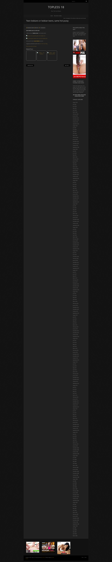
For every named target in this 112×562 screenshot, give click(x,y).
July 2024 (74, 151)
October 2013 (75, 358)
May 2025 (74, 131)
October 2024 (75, 145)
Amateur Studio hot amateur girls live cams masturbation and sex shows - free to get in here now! (79, 34)
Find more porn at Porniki (31, 46)
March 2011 (75, 418)
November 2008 (76, 473)
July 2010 (74, 434)
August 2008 (75, 479)
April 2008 (75, 486)
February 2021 (75, 215)
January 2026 (75, 116)
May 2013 (74, 367)
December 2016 (76, 283)
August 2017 (75, 270)
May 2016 (74, 297)
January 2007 (75, 516)
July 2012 (74, 387)
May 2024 (74, 155)
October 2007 (75, 498)
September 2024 (76, 147)
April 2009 (75, 463)
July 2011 (74, 410)
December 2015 (76, 307)
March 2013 (75, 371)
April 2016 (75, 299)
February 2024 (75, 159)
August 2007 (75, 502)
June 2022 (75, 184)
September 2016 (76, 289)
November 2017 (76, 264)
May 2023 (74, 162)
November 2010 (76, 426)
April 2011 (75, 416)
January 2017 (75, 282)
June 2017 (75, 274)
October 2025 (75, 121)
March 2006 (75, 535)
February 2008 (75, 490)
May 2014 (74, 344)
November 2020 (76, 221)
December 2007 (76, 494)
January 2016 (75, 305)
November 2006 (76, 520)
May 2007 (74, 508)
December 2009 (76, 447)
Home (51, 15)
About (85, 557)
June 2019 (75, 254)
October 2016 (75, 287)
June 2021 (75, 207)
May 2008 (74, 485)
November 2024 (76, 143)
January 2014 (75, 352)
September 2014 (76, 336)
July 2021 (74, 205)
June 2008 (75, 483)
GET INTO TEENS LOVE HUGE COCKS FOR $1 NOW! (79, 95)
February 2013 (75, 373)
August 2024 (75, 149)
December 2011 (76, 401)
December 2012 (76, 377)
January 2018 (75, 260)
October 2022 (75, 176)
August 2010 (75, 432)
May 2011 (74, 414)
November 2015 (76, 309)
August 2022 (75, 180)
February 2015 (75, 326)
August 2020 (75, 227)
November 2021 (76, 198)
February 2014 (75, 350)
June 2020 (75, 231)
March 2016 (75, 301)
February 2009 (75, 467)
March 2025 (75, 135)
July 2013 (74, 364)
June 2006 (75, 529)
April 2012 (75, 393)
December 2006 (76, 518)
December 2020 (76, 219)
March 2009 (75, 465)
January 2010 (75, 446)
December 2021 (76, 196)
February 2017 (75, 280)
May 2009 (74, 461)
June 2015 (75, 319)
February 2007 (75, 514)
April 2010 (75, 440)
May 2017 (74, 276)
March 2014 (75, 348)
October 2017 (75, 266)
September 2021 (76, 201)
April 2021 (75, 211)
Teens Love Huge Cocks (77, 89)
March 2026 (75, 112)
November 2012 (76, 379)
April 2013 (75, 369)
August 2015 (75, 315)
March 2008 (75, 488)
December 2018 (76, 256)
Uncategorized (68, 18)
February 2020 (75, 239)
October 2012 (75, 381)
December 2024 (76, 141)
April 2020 (75, 235)
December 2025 (76, 118)
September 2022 (76, 178)
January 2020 (75, 241)
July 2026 (74, 104)
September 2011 (76, 406)
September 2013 (76, 360)
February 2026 (75, 114)
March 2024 (75, 157)
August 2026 (75, 102)
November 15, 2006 (30, 27)
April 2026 (75, 110)
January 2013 (75, 375)
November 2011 (76, 403)
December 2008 (76, 471)
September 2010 (76, 430)
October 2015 (75, 311)
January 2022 (75, 194)
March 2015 (75, 324)
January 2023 (75, 170)
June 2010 (75, 436)
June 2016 (75, 295)
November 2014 (76, 332)
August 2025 (75, 125)
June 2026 (75, 106)
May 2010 (74, 438)
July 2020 (74, 229)
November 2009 (76, 449)
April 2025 (75, 133)
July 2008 (74, 481)
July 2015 (74, 317)
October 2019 (75, 246)
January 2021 (75, 217)
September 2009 (76, 453)
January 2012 (75, 399)
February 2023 (75, 168)
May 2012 (74, 391)
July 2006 (74, 527)
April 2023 (75, 164)
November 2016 (76, 285)
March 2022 (75, 190)
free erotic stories (58, 15)
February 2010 (75, 444)
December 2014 (76, 330)
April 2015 (75, 323)
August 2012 (75, 385)
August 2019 (75, 250)
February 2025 (75, 137)
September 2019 (76, 248)
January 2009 (75, 469)
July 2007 (74, 504)
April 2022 (75, 188)
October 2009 (75, 451)
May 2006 (74, 531)
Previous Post (30, 65)
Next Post (67, 65)
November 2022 (76, 174)
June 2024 (75, 153)
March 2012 (75, 395)
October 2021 (75, 200)
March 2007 (75, 512)
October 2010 (75, 428)
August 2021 (75, 203)
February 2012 (75, 397)
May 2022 (74, 186)
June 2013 (75, 365)
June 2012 (75, 389)
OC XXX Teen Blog (43, 43)
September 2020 (76, 225)
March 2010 (75, 442)
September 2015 (76, 313)
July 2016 (74, 293)
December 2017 (76, 262)
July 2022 (74, 182)
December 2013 (76, 354)
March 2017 (75, 278)
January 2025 (75, 139)
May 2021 (74, 209)
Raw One (36, 27)
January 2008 (75, 492)
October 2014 (75, 334)
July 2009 (74, 457)
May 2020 (74, 233)
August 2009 (75, 455)
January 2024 (75, 161)
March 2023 (75, 166)
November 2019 (76, 244)
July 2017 (74, 272)
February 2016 (75, 303)
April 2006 (75, 533)
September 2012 (76, 383)
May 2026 (74, 108)
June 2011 (75, 412)
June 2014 (75, 342)
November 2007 (76, 496)
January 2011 (75, 422)
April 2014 (75, 346)
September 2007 (76, 500)
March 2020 (75, 237)
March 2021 (75, 213)
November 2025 (76, 120)
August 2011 (75, 408)
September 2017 (76, 268)
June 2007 (75, 506)
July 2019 (74, 252)
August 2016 (75, 291)
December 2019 (76, 242)
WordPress (43, 557)
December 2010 (76, 424)
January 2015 (75, 328)
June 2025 (75, 129)
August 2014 (75, 338)
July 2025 (74, 127)
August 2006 (75, 526)
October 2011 (75, 405)
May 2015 (74, 321)
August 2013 (75, 362)
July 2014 (74, 340)
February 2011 (75, 420)
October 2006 (75, 522)
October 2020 (75, 223)
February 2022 (75, 192)
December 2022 (76, 172)
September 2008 (76, 477)
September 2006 (76, 524)
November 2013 (76, 356)
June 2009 (75, 459)
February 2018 (75, 258)
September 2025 (76, 123)
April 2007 (75, 510)
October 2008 (75, 475)
